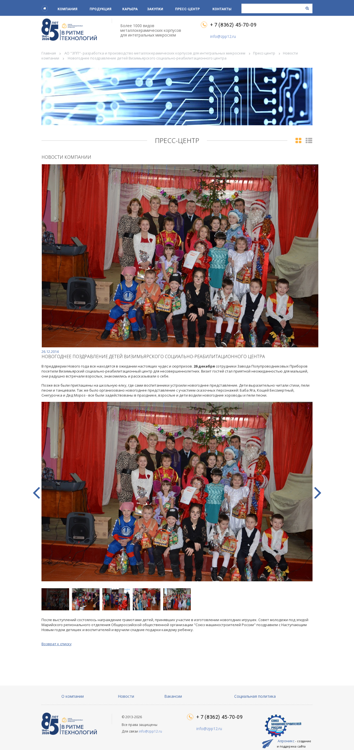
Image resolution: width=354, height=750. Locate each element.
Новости (126, 696)
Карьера (130, 9)
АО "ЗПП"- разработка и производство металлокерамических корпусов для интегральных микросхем (154, 53)
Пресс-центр (187, 9)
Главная (48, 53)
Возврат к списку (56, 643)
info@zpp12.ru (223, 36)
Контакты (221, 9)
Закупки (155, 9)
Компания (67, 9)
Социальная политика (255, 696)
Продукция (100, 9)
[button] (317, 493)
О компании (72, 696)
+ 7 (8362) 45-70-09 (233, 24)
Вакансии (173, 696)
